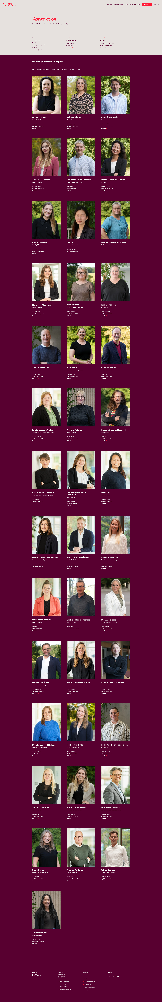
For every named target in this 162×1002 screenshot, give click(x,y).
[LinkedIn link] (109, 976)
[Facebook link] (113, 976)
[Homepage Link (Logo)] (9, 4)
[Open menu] (158, 4)
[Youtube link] (117, 976)
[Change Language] (139, 4)
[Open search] (155, 4)
